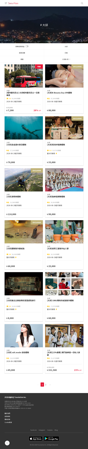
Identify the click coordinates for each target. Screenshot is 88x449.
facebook (33, 430)
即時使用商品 (19, 46)
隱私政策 (7, 419)
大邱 (66, 46)
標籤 (22, 59)
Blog (56, 430)
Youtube (49, 430)
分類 (66, 53)
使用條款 (7, 416)
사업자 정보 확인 (29, 405)
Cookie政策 (8, 422)
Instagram (42, 430)
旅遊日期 (22, 53)
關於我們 (7, 413)
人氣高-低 (65, 59)
